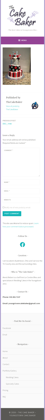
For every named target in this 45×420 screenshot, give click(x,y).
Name (6, 182)
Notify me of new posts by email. (18, 207)
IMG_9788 (9, 122)
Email (7, 191)
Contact (6, 364)
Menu (24, 40)
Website (7, 200)
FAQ (4, 396)
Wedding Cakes (12, 377)
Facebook (7, 328)
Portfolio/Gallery (9, 370)
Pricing (5, 390)
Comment (8, 150)
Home (5, 351)
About (5, 357)
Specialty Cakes (12, 384)
